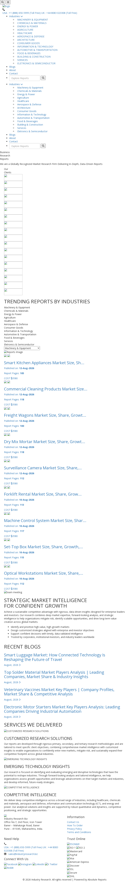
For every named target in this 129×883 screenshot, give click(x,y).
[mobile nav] (8, 2)
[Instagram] (25, 864)
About (12, 70)
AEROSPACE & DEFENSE (30, 36)
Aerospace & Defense (28, 104)
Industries (14, 16)
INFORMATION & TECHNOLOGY (34, 46)
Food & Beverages (27, 121)
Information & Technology (31, 114)
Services (21, 128)
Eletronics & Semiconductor (32, 131)
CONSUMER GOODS (28, 43)
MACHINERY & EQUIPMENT (32, 19)
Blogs (12, 66)
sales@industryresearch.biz (23, 854)
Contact (13, 73)
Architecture (23, 107)
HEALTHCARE (24, 33)
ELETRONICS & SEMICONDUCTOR (35, 63)
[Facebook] (11, 864)
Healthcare (22, 101)
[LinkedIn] (39, 864)
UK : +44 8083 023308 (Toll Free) (59, 12)
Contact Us (73, 822)
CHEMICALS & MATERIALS (31, 23)
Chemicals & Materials (29, 91)
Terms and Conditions (79, 832)
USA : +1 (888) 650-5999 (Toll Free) (22, 12)
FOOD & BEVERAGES (28, 53)
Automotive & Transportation (33, 117)
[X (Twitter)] (51, 864)
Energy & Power (25, 94)
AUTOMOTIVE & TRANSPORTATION (36, 49)
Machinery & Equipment (29, 87)
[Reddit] (9, 867)
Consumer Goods (26, 111)
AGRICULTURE (24, 29)
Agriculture (22, 97)
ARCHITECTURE (25, 39)
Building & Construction (29, 124)
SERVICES (22, 60)
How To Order (75, 825)
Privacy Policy (74, 828)
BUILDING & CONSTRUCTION (33, 56)
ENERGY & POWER (27, 26)
